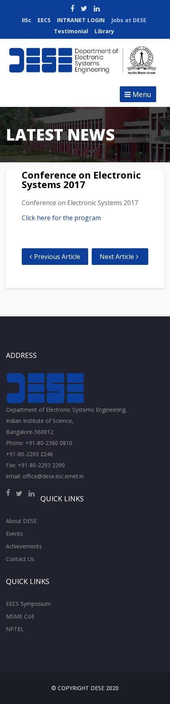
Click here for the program (61, 217)
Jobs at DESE (128, 20)
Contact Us (20, 559)
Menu (140, 94)
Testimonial (71, 31)
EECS (44, 20)
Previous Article (57, 256)
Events (14, 533)
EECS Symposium (28, 603)
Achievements (24, 546)
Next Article (117, 256)
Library (104, 31)
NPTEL (15, 629)
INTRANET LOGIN (81, 20)
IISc (26, 20)
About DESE (21, 521)
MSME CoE (20, 616)
